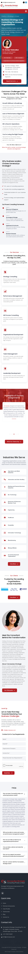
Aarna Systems (19, 951)
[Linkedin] (26, 2)
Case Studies (6, 909)
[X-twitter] (24, 2)
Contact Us (6, 917)
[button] (25, 11)
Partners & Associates (9, 906)
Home (4, 903)
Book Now (7, 773)
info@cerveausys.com (9, 937)
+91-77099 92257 (8, 934)
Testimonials (6, 911)
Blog (4, 914)
